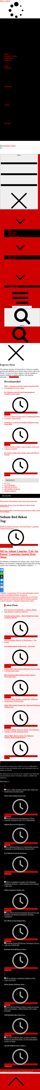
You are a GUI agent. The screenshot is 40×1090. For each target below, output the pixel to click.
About (6, 54)
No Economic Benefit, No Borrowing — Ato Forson (19, 646)
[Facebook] (20, 570)
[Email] (20, 587)
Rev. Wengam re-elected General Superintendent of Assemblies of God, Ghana (19, 393)
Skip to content (5, 1)
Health (11, 230)
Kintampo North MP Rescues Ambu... (15, 949)
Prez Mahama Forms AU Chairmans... (15, 853)
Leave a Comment (18, 600)
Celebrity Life (13, 286)
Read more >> (5, 781)
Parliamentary (13, 256)
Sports (6, 262)
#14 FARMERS (9, 485)
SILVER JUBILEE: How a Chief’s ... (15, 1045)
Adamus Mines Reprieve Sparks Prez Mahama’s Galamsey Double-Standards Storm (19, 736)
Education (12, 234)
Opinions (7, 288)
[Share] (20, 590)
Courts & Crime (14, 236)
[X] (20, 576)
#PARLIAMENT (10, 491)
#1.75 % (7, 483)
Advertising (8, 58)
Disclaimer (8, 60)
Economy (12, 258)
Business (7, 260)
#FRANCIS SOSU (10, 487)
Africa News (8, 264)
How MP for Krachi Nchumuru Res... (15, 920)
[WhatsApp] (20, 573)
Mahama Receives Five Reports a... (14, 824)
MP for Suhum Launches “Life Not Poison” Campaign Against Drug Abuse (19, 554)
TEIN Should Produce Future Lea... (14, 1015)
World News (8, 266)
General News (12, 593)
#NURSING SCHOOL (12, 489)
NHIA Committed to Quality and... (14, 890)
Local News (13, 232)
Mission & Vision (10, 56)
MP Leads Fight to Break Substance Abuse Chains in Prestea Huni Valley (18, 501)
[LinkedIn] (20, 583)
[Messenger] (20, 580)
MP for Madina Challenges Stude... (14, 984)
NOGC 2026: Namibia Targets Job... (15, 796)
